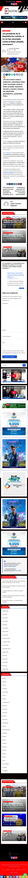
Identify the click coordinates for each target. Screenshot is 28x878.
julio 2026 (4, 614)
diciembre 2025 (6, 638)
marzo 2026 (5, 628)
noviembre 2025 (6, 641)
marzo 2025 (5, 669)
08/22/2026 (6, 807)
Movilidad (4, 733)
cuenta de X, (12, 101)
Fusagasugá (6, 218)
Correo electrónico (6, 336)
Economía (4, 709)
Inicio (3, 869)
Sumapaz (4, 767)
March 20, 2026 (17, 570)
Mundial (4, 736)
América (4, 678)
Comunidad (5, 692)
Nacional (4, 743)
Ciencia (4, 685)
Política (8, 30)
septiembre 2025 (6, 648)
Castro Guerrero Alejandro (14, 48)
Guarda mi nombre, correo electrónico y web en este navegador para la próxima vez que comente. (13, 351)
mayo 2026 (5, 621)
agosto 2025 (5, 652)
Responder (22, 288)
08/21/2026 (6, 836)
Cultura (4, 698)
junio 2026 (4, 617)
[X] (7, 75)
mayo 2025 (5, 662)
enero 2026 (5, 635)
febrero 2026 (5, 631)
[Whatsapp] (12, 75)
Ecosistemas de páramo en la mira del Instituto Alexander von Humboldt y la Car (8, 191)
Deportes (4, 705)
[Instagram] (17, 75)
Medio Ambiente (6, 729)
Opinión (4, 753)
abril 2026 (4, 624)
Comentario (5, 303)
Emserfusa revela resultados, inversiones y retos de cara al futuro (13, 236)
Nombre (4, 330)
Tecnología (5, 770)
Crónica (4, 695)
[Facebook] (4, 75)
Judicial (4, 726)
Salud (3, 760)
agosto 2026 (5, 611)
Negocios (4, 746)
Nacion (4, 739)
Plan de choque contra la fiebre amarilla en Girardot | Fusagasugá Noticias (15, 275)
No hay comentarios (10, 809)
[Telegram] (19, 75)
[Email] (22, 75)
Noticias (4, 30)
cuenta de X (8, 152)
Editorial (4, 716)
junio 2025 (4, 658)
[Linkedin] (9, 75)
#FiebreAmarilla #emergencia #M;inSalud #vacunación (14, 52)
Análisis (4, 681)
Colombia (4, 688)
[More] (4, 77)
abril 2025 (4, 665)
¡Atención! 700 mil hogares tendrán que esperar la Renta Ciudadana (13, 250)
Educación (4, 719)
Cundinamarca (5, 702)
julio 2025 (4, 655)
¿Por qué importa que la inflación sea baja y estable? (12, 819)
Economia (4, 712)
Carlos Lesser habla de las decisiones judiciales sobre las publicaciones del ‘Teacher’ (13, 222)
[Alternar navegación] (13, 22)
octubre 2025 (5, 645)
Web (3, 342)
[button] (23, 22)
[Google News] (14, 75)
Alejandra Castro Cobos (17, 807)
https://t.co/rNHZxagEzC (10, 566)
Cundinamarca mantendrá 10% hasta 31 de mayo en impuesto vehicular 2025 (20, 191)
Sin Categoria (5, 763)
